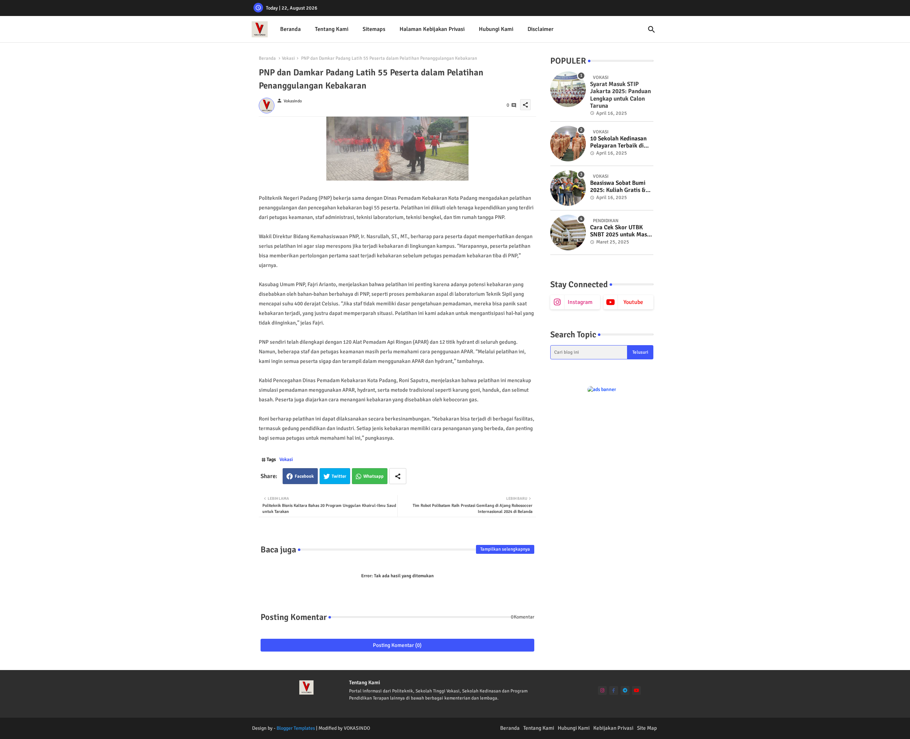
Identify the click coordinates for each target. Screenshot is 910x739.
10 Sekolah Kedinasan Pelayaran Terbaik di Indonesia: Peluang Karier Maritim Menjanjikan (618, 142)
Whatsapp (373, 476)
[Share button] (397, 476)
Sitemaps (374, 29)
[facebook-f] (613, 690)
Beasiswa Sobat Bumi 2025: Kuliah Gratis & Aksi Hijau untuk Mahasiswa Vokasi (618, 187)
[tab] (290, 29)
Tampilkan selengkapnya (505, 549)
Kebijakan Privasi (613, 728)
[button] (651, 29)
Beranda (290, 29)
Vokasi (288, 58)
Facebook (304, 476)
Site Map (647, 728)
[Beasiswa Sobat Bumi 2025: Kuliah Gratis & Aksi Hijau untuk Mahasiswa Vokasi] (568, 188)
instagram (580, 302)
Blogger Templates (296, 728)
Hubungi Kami (496, 29)
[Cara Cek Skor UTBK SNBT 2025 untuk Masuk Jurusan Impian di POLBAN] (568, 232)
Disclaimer (540, 29)
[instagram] (602, 690)
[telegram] (625, 690)
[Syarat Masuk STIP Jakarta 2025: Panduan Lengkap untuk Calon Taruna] (568, 89)
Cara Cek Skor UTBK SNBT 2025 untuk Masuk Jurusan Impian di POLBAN (621, 231)
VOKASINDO (357, 728)
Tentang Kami (331, 29)
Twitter (339, 476)
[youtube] (636, 690)
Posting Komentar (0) (397, 645)
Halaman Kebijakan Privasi (432, 29)
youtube (633, 302)
